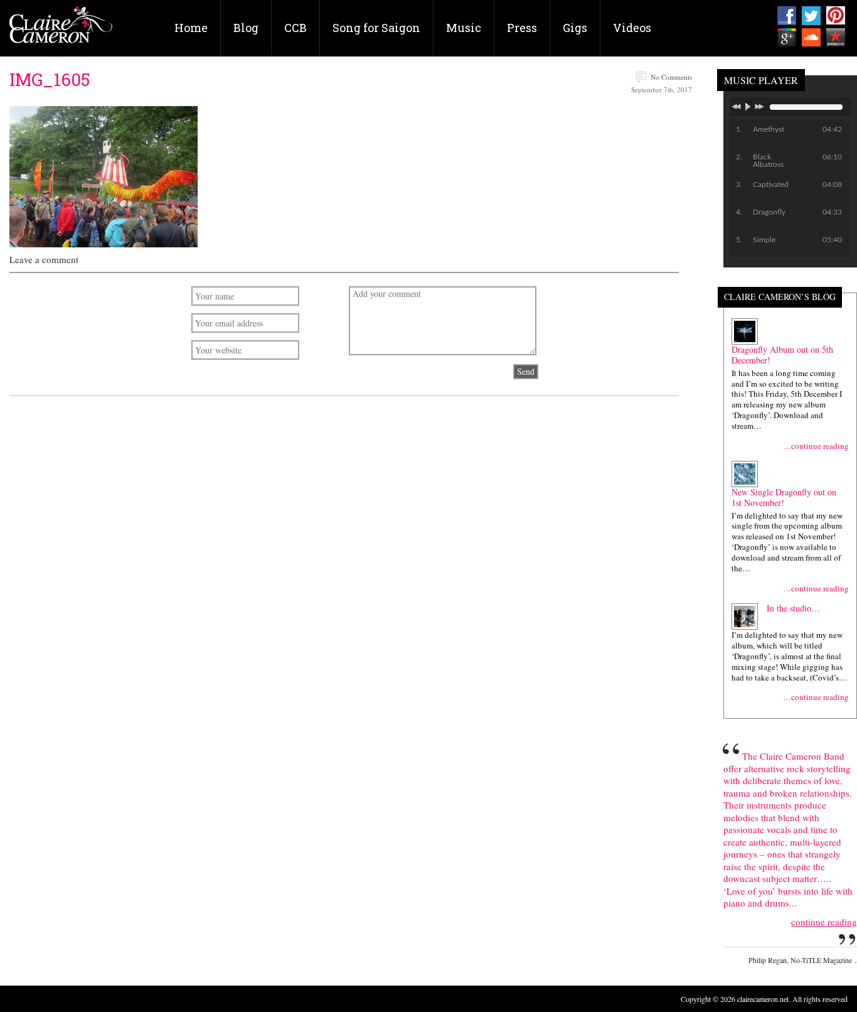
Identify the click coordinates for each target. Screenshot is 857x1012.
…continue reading (816, 446)
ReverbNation (835, 37)
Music (463, 27)
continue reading (824, 922)
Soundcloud (811, 37)
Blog (245, 27)
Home (191, 27)
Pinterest (835, 15)
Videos (632, 27)
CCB (295, 27)
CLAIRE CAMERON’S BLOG (780, 297)
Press (522, 27)
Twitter (811, 15)
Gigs (575, 27)
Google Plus (786, 37)
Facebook (786, 15)
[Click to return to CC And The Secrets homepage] (60, 29)
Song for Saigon (376, 27)
